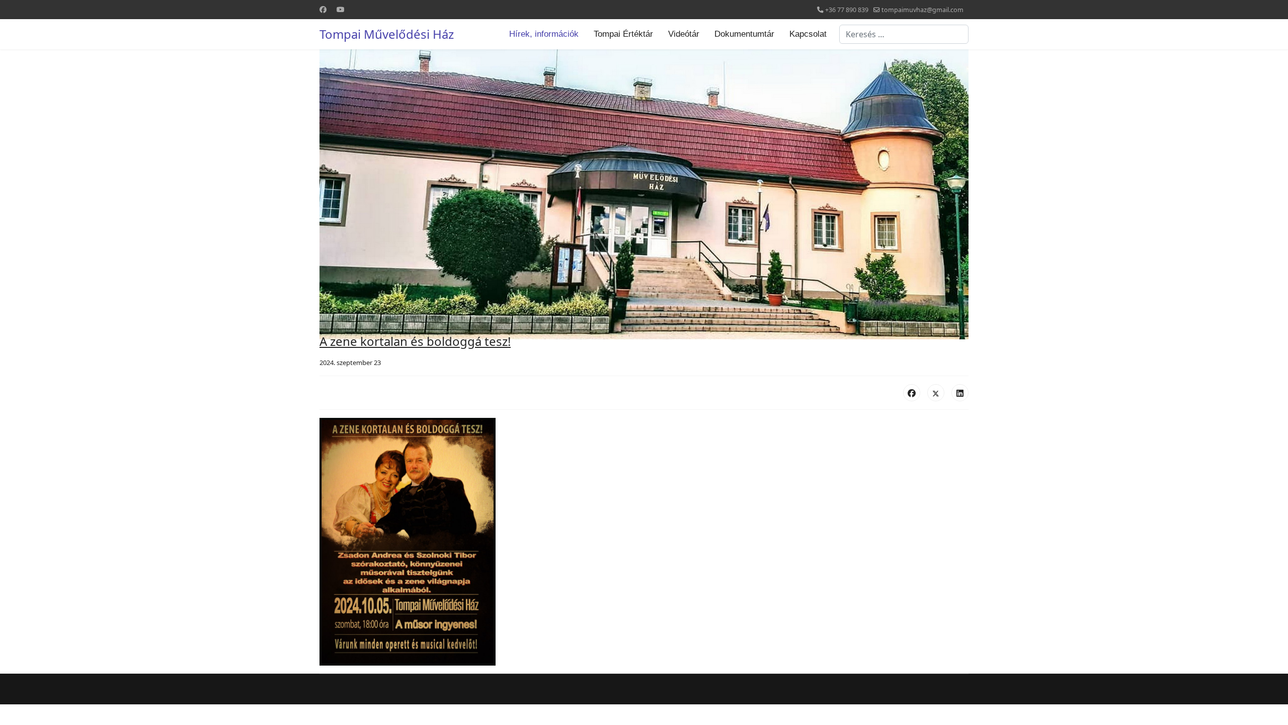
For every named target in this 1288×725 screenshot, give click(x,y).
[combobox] (904, 34)
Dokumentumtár (744, 34)
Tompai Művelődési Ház (386, 34)
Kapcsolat (808, 34)
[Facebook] (323, 9)
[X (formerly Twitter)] (935, 392)
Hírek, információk (544, 34)
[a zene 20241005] (644, 542)
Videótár (683, 34)
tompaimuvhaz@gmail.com (922, 10)
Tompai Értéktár (623, 34)
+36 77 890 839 (846, 10)
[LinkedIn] (960, 392)
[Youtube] (341, 9)
